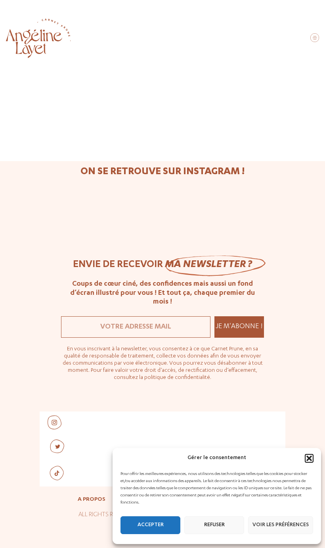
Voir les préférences (280, 525)
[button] (309, 458)
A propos (91, 499)
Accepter (151, 525)
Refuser (214, 525)
